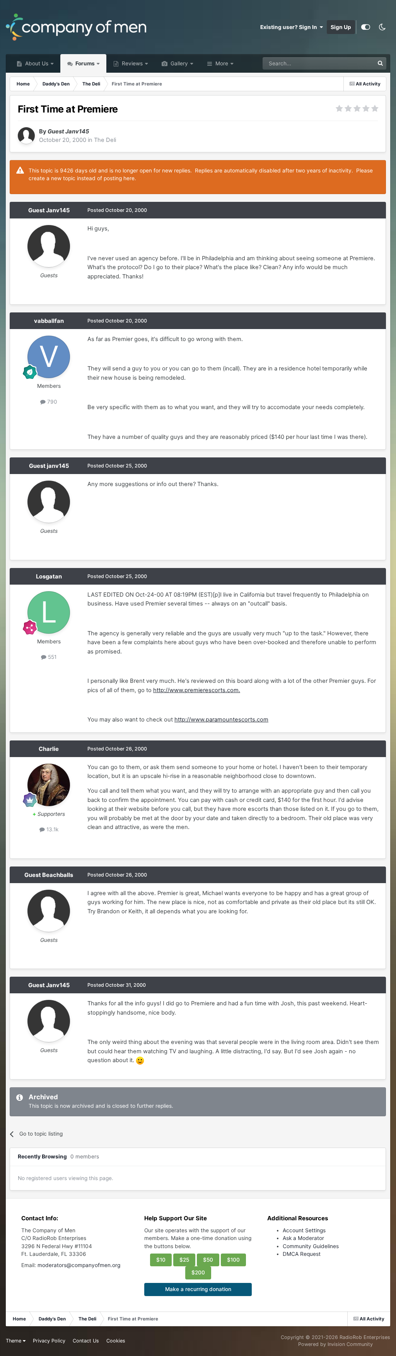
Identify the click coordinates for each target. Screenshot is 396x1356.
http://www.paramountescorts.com (221, 719)
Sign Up (341, 27)
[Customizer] (365, 27)
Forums (84, 63)
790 (51, 402)
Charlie (49, 748)
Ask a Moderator (303, 1238)
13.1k (51, 829)
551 (51, 657)
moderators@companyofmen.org (79, 1265)
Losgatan (49, 576)
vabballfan (49, 320)
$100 (233, 1260)
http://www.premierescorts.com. (196, 690)
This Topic (351, 63)
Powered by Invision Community (335, 1344)
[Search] (380, 63)
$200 (198, 1272)
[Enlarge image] (140, 1060)
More (222, 63)
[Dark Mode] (382, 27)
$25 (184, 1260)
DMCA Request (302, 1254)
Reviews (131, 63)
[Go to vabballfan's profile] (48, 357)
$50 (208, 1260)
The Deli (105, 139)
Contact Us (86, 1341)
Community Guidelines (311, 1246)
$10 (161, 1260)
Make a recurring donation (198, 1289)
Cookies (115, 1341)
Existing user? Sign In (289, 27)
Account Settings (304, 1230)
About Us (36, 63)
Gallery (178, 63)
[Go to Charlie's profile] (48, 785)
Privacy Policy (49, 1341)
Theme (14, 1341)
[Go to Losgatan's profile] (48, 612)
